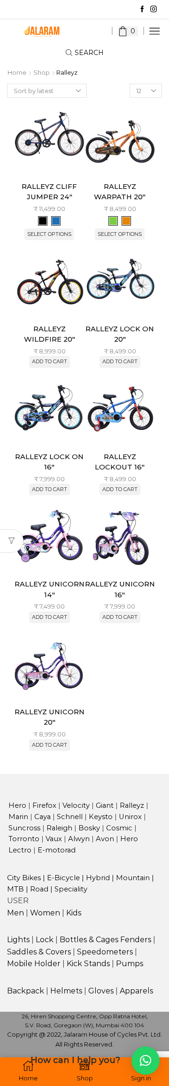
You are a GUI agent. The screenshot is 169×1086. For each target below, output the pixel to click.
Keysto (101, 817)
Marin (18, 817)
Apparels (136, 990)
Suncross (24, 828)
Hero (17, 805)
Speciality (70, 889)
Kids (73, 912)
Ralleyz (132, 805)
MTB (15, 889)
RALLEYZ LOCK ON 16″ (49, 462)
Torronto (23, 839)
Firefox (44, 805)
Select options (49, 234)
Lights (18, 939)
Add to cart (49, 361)
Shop (41, 72)
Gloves (101, 990)
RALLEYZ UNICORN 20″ (49, 717)
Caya (42, 817)
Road (39, 889)
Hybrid (98, 878)
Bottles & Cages (89, 939)
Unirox (130, 817)
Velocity (76, 805)
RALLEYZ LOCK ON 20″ (119, 334)
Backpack (25, 990)
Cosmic (119, 828)
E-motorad (57, 850)
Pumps (129, 963)
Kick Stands (88, 963)
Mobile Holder (34, 963)
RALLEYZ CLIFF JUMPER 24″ (49, 191)
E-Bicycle (63, 878)
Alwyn (79, 839)
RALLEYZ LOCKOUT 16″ (120, 462)
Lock (45, 939)
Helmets (66, 990)
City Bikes (24, 878)
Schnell (70, 817)
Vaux (54, 839)
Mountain (133, 878)
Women (45, 912)
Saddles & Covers (39, 951)
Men (15, 912)
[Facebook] (142, 9)
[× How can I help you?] (145, 1061)
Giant (105, 805)
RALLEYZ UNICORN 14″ (49, 589)
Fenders (135, 939)
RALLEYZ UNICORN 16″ (120, 589)
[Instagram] (153, 9)
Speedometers (105, 951)
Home (17, 72)
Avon (105, 839)
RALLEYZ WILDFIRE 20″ (49, 334)
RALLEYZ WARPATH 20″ (120, 191)
